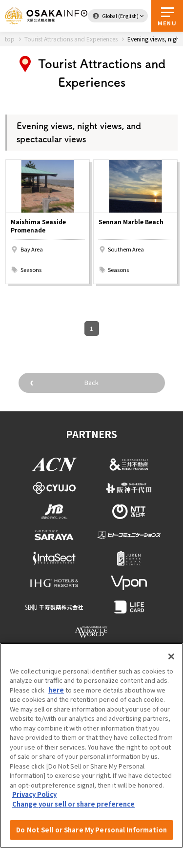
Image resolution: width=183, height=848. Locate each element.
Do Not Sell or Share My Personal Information (91, 829)
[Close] (171, 656)
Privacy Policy (34, 794)
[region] (91, 745)
